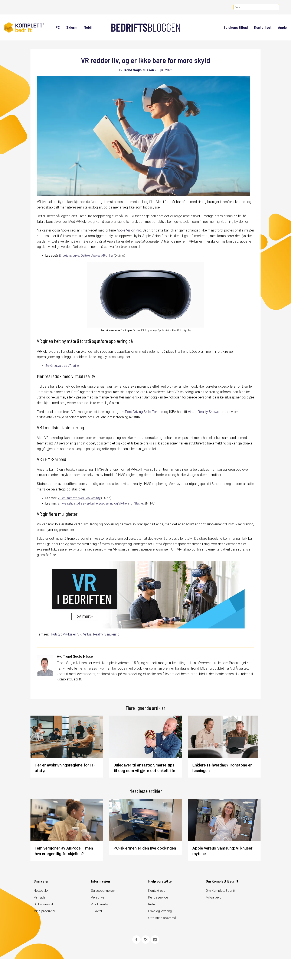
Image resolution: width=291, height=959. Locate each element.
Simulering (112, 634)
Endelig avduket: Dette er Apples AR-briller (86, 255)
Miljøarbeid (213, 897)
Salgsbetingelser (103, 891)
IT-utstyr (55, 634)
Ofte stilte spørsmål (162, 918)
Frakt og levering (160, 911)
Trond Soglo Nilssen (138, 70)
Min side (40, 897)
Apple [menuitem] (282, 27)
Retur (152, 904)
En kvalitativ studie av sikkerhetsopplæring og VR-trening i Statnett (101, 503)
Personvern (99, 897)
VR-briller (69, 634)
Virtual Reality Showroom (206, 412)
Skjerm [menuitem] (71, 27)
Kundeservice (158, 897)
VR (79, 634)
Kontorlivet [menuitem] (263, 27)
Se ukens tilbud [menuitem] (235, 27)
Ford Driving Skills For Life (144, 412)
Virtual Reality (93, 634)
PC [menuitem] (58, 27)
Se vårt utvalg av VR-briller (62, 365)
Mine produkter (44, 911)
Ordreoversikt (43, 904)
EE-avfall (96, 911)
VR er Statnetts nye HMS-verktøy (79, 498)
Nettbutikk (41, 891)
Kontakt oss (156, 891)
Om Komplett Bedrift (220, 891)
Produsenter (100, 904)
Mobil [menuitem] (88, 27)
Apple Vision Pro (129, 230)
